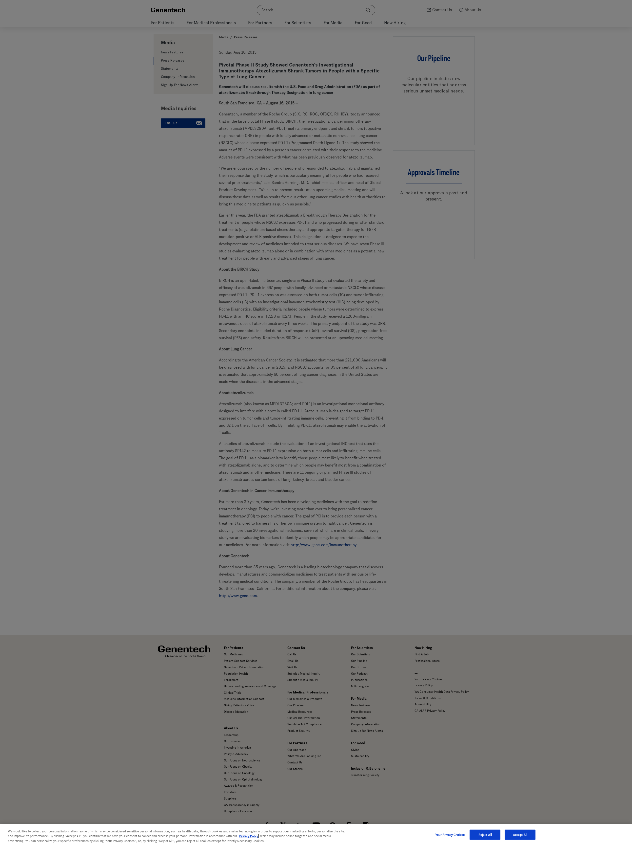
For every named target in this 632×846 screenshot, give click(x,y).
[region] (316, 835)
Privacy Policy (248, 836)
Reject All (485, 834)
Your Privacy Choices (450, 834)
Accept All (520, 834)
